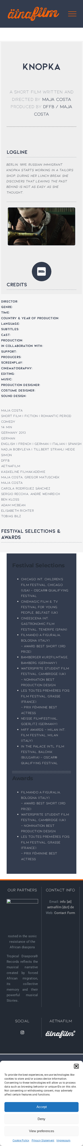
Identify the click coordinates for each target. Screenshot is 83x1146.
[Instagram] (22, 1032)
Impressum (63, 1140)
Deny (41, 1119)
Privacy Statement (43, 1140)
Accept (42, 1107)
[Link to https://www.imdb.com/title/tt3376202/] (41, 271)
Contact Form (64, 913)
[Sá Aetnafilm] (61, 1034)
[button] (76, 1066)
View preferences (41, 1131)
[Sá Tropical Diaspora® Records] (22, 914)
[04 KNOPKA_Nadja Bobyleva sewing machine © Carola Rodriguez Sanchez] (41, 209)
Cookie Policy (21, 1140)
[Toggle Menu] (72, 13)
